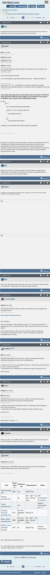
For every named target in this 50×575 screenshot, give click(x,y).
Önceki (12, 17)
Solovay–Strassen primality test (6, 513)
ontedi (12, 299)
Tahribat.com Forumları (9, 10)
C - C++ (6, 12)
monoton (7, 433)
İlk (8, 17)
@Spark (3, 170)
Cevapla (7, 562)
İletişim (44, 572)
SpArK (6, 46)
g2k (5, 26)
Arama (42, 6)
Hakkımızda (37, 572)
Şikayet (44, 22)
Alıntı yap (45, 38)
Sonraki (38, 17)
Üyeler (33, 6)
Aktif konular (22, 6)
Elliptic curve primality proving (6, 527)
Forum (11, 6)
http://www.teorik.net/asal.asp (11, 315)
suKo (6, 386)
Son (43, 17)
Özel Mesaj (47, 22)
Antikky (7, 349)
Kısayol (41, 22)
